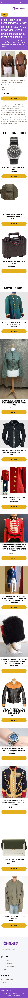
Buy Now (14, 98)
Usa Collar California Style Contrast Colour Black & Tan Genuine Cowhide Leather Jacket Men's (14, 711)
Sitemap (18, 995)
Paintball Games (8, 963)
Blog (5, 969)
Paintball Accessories (13, 80)
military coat (10, 82)
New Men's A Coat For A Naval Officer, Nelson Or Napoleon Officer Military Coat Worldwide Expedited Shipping (14, 598)
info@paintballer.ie (22, 2)
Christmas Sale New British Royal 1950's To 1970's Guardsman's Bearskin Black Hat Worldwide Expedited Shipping (14, 662)
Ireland (4, 2)
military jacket (18, 82)
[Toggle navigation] (3, 8)
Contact (10, 993)
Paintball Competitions (10, 966)
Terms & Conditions (18, 993)
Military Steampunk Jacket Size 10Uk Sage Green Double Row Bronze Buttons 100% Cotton (14, 403)
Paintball (6, 960)
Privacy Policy (11, 995)
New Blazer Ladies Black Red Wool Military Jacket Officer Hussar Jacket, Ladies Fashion (14, 803)
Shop (4, 14)
